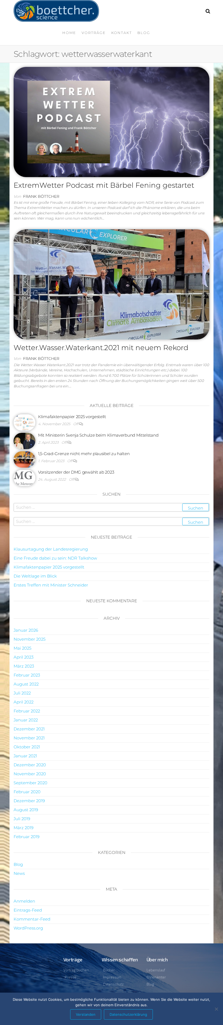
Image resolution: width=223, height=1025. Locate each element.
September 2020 (30, 782)
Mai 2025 (22, 648)
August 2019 (26, 809)
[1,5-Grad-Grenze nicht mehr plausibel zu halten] (24, 459)
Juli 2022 (22, 693)
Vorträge (94, 32)
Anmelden (24, 901)
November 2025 (29, 639)
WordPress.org (28, 928)
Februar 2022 (27, 711)
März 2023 (24, 666)
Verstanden (85, 1014)
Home (69, 32)
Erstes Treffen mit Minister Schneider (51, 585)
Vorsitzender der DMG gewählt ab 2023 (76, 472)
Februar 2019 (26, 836)
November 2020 (30, 773)
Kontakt (121, 32)
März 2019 (23, 827)
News (19, 873)
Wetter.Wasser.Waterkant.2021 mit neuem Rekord (101, 347)
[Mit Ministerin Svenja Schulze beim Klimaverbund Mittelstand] (24, 440)
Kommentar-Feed (32, 919)
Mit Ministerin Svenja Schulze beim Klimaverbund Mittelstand (98, 435)
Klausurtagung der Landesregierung (51, 549)
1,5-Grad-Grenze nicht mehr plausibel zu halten (83, 453)
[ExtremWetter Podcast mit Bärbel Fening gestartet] (111, 121)
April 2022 (23, 702)
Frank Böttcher (41, 196)
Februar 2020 (27, 791)
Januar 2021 (25, 755)
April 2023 (23, 657)
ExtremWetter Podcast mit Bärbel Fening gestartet (104, 185)
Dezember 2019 (29, 800)
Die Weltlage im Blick (35, 576)
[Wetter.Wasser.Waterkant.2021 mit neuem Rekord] (111, 284)
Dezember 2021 (29, 728)
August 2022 (26, 684)
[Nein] (216, 1009)
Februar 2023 (27, 675)
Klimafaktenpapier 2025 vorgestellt (72, 416)
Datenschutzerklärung (128, 1014)
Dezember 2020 (30, 764)
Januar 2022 (26, 720)
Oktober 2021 (27, 746)
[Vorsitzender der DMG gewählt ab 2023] (24, 477)
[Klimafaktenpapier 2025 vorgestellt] (24, 422)
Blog (143, 32)
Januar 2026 (26, 630)
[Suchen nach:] (111, 507)
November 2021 (29, 737)
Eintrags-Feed (28, 910)
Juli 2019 (22, 818)
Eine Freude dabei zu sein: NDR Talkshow (55, 558)
